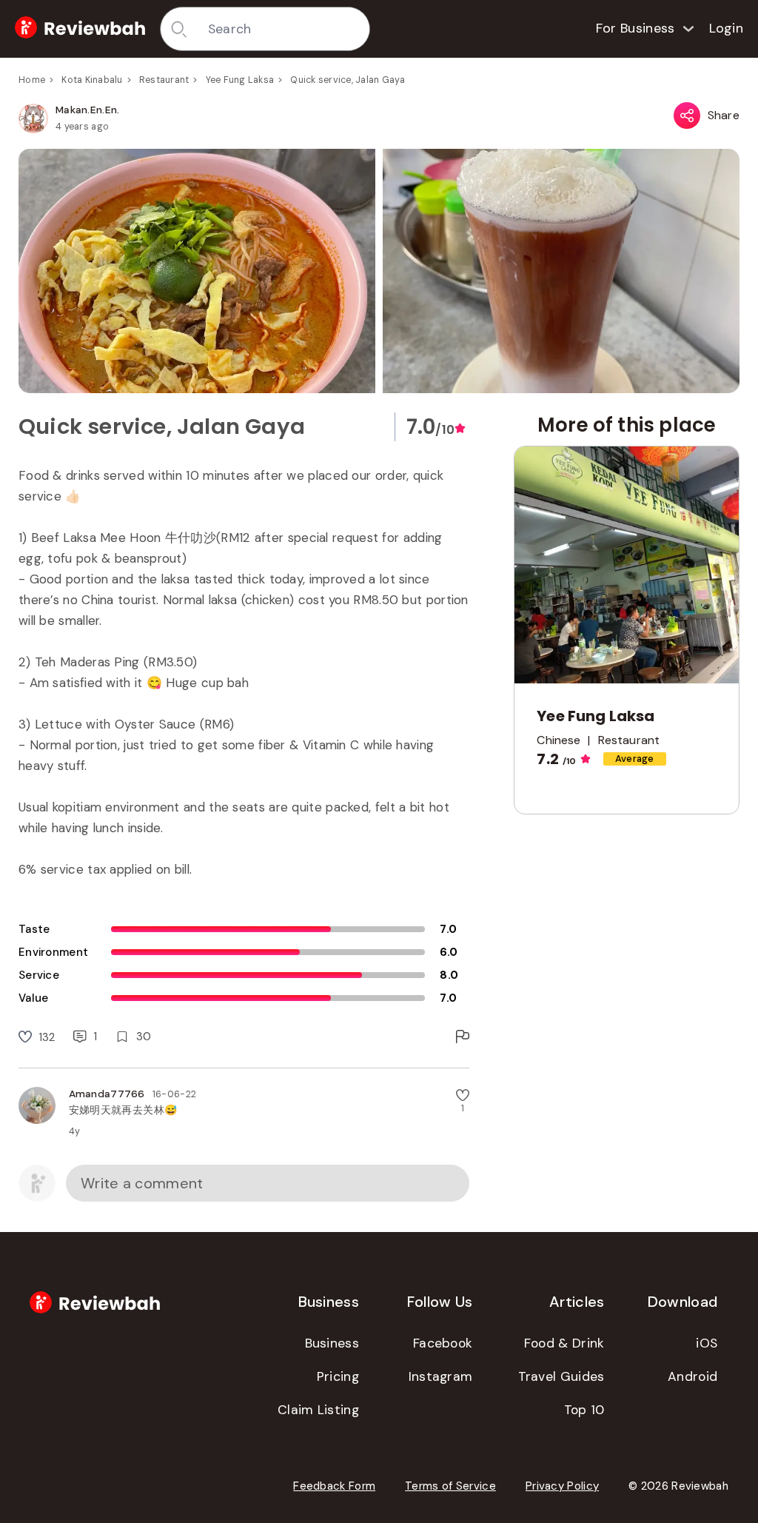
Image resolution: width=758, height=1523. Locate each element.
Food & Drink (564, 1343)
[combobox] (283, 28)
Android (692, 1376)
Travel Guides (561, 1376)
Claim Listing (318, 1410)
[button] (379, 271)
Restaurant (164, 80)
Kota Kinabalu (91, 80)
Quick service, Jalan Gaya (347, 80)
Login (726, 28)
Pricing (338, 1376)
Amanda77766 (107, 1093)
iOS (706, 1343)
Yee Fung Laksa (240, 80)
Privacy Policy (562, 1486)
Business (332, 1343)
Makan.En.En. (88, 109)
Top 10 (584, 1410)
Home (32, 80)
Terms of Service (450, 1486)
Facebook (442, 1343)
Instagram (441, 1376)
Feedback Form (334, 1486)
